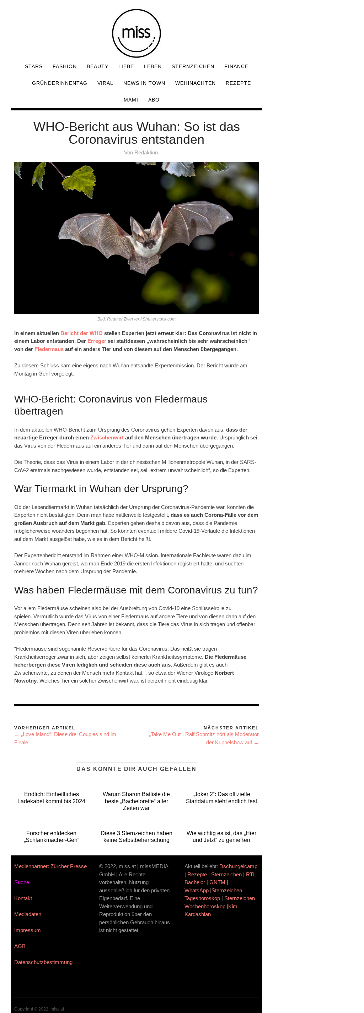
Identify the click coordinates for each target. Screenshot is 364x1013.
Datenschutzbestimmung (43, 962)
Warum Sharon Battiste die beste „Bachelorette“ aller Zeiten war (136, 801)
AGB (20, 946)
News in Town (144, 83)
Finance (236, 66)
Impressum (27, 930)
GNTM (217, 882)
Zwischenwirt (107, 437)
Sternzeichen (193, 66)
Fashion (65, 66)
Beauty (97, 66)
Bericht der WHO (81, 333)
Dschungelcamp (238, 866)
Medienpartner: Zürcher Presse (50, 866)
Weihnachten (195, 83)
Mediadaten (27, 914)
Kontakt (23, 898)
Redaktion (146, 152)
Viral (105, 83)
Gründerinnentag (59, 83)
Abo (154, 100)
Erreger (96, 341)
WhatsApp (196, 890)
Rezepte (238, 83)
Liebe (126, 66)
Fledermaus (49, 349)
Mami (131, 100)
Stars (34, 66)
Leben (153, 66)
